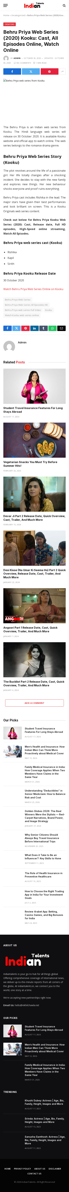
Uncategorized (18, 15)
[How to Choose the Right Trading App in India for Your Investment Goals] (12, 895)
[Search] (64, 5)
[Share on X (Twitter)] (31, 71)
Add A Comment (34, 702)
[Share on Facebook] (12, 71)
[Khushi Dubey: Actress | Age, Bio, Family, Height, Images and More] (12, 1105)
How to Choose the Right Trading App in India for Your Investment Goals (44, 894)
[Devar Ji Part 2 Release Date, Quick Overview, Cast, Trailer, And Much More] (34, 494)
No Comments (24, 63)
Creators (9, 24)
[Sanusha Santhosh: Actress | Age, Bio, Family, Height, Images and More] (12, 1141)
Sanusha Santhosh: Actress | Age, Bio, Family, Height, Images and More (45, 1140)
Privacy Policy (22, 1168)
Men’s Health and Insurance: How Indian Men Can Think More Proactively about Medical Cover (45, 750)
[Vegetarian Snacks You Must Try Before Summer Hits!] (34, 440)
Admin (17, 58)
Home (6, 15)
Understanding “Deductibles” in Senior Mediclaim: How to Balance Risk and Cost (45, 794)
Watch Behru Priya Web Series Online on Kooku (33, 289)
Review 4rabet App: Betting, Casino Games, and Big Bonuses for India (44, 915)
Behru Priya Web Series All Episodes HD (26, 304)
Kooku (48, 310)
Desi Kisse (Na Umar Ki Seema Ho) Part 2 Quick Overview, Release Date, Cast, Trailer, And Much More (34, 573)
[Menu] (5, 5)
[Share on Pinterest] (49, 71)
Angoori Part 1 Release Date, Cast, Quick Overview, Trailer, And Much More (30, 629)
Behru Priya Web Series (18, 299)
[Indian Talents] (34, 5)
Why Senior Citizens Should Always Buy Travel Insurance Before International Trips (42, 838)
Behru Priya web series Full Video (23, 310)
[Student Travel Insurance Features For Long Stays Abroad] (34, 386)
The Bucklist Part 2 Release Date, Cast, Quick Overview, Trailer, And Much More (33, 683)
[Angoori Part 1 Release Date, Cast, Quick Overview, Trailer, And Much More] (34, 605)
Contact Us (34, 1173)
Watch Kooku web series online (22, 315)
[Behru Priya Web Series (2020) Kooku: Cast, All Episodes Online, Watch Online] (34, 99)
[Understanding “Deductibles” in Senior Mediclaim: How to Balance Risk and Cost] (12, 795)
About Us (39, 1168)
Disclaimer (55, 1168)
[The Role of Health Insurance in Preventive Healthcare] (12, 877)
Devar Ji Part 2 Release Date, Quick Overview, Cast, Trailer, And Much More (34, 517)
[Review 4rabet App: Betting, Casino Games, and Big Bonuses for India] (12, 916)
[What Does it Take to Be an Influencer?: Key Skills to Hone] (12, 859)
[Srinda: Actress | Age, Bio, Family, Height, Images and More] (12, 1123)
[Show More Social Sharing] (62, 71)
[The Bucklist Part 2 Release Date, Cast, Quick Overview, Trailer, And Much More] (34, 659)
